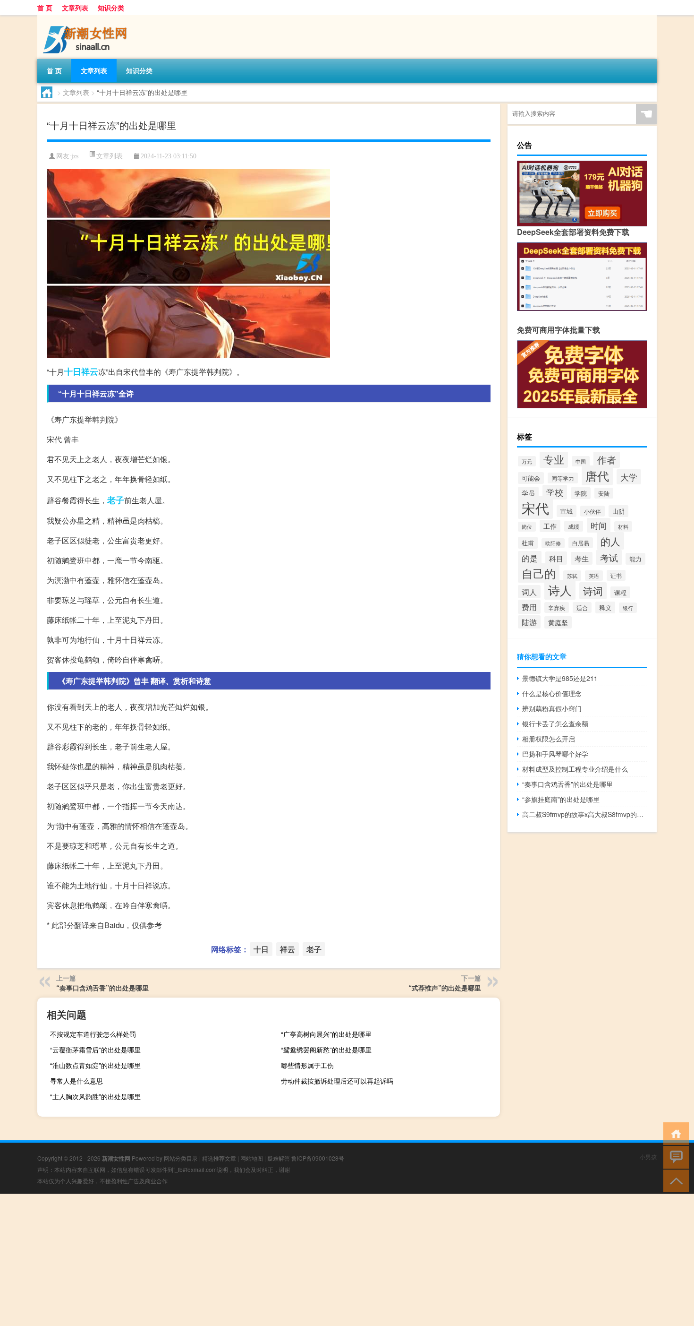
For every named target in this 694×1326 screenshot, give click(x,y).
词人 (529, 591)
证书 (616, 575)
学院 (581, 493)
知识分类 (111, 7)
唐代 (597, 475)
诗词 (593, 591)
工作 (550, 526)
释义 (605, 607)
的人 (610, 541)
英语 (594, 575)
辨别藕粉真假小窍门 (552, 708)
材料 (623, 526)
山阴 (618, 511)
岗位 (527, 526)
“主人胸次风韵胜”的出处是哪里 (95, 1096)
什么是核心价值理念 (552, 693)
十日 (72, 371)
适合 (582, 607)
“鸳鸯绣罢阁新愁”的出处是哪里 (326, 1049)
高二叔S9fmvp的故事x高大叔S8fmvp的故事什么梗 (584, 814)
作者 (606, 459)
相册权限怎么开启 (548, 738)
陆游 (529, 622)
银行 (628, 607)
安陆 (603, 493)
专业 (553, 459)
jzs (74, 156)
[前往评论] (674, 1156)
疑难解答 (278, 1158)
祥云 (89, 371)
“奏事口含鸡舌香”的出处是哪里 (102, 987)
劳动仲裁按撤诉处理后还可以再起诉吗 (337, 1080)
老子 (115, 500)
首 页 (44, 7)
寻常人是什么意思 (76, 1080)
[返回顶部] (674, 1180)
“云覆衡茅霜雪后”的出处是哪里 (95, 1049)
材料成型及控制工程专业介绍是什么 (575, 769)
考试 (609, 557)
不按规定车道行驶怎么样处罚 (93, 1034)
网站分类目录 (181, 1158)
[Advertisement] (283, 1260)
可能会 (531, 478)
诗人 (560, 589)
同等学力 (562, 478)
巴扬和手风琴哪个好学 (555, 753)
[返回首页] (674, 1133)
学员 (528, 493)
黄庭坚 (558, 622)
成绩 (573, 526)
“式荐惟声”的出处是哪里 (444, 987)
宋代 (535, 507)
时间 (599, 525)
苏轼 (572, 575)
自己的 (539, 573)
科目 (556, 558)
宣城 (566, 511)
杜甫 (528, 542)
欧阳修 (553, 543)
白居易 (580, 543)
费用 (529, 606)
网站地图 (251, 1158)
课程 (620, 592)
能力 (635, 558)
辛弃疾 (556, 607)
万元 (527, 461)
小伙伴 (592, 511)
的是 (530, 558)
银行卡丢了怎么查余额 (555, 723)
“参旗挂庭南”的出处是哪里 (561, 799)
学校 (554, 492)
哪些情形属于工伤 (307, 1065)
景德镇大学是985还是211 (560, 678)
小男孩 (648, 1157)
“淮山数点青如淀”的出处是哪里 (95, 1065)
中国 (581, 461)
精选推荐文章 (219, 1158)
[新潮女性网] (86, 18)
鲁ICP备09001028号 (317, 1158)
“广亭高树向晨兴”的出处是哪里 (326, 1034)
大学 (628, 477)
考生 (582, 558)
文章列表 (75, 7)
